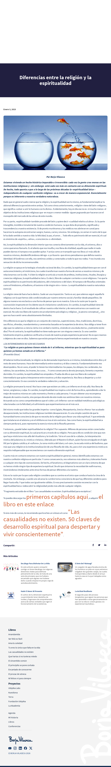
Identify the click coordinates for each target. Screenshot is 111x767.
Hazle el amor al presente (31, 591)
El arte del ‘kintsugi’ (83, 563)
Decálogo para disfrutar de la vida (35, 563)
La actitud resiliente (83, 591)
